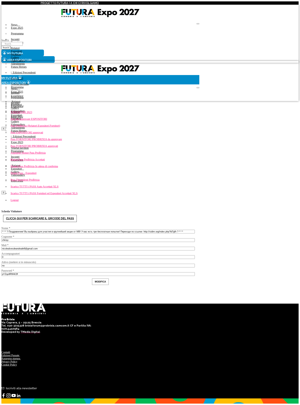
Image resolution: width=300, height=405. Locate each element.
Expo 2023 (17, 142)
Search (5, 40)
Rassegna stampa (11, 358)
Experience (17, 106)
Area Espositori (13, 82)
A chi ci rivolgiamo (84, 3)
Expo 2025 (17, 27)
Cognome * (7, 236)
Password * (7, 270)
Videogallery (18, 174)
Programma (17, 33)
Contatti (5, 352)
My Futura (9, 78)
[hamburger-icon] (198, 23)
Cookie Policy (9, 364)
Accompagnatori (10, 253)
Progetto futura (54, 3)
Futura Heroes (19, 66)
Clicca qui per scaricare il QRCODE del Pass (40, 218)
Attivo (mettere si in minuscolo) (18, 262)
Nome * (5, 228)
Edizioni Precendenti (23, 72)
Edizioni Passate (10, 355)
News (15, 24)
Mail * (5, 245)
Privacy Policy (9, 361)
